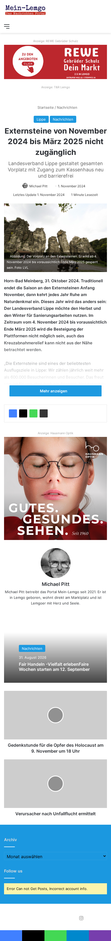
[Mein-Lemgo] (25, 10)
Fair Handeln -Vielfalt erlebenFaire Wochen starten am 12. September (54, 666)
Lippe (41, 119)
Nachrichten (67, 107)
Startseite (45, 107)
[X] (23, 413)
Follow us (13, 871)
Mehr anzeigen (54, 391)
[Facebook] (13, 413)
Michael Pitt (38, 186)
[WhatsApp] (33, 413)
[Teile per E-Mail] (44, 413)
